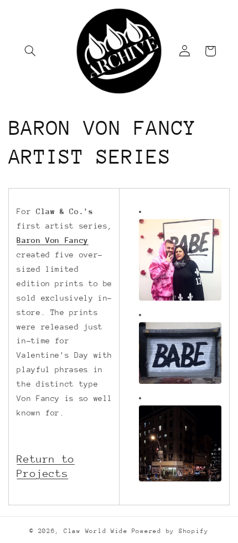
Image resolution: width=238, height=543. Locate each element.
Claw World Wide (96, 531)
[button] (30, 51)
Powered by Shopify (170, 531)
